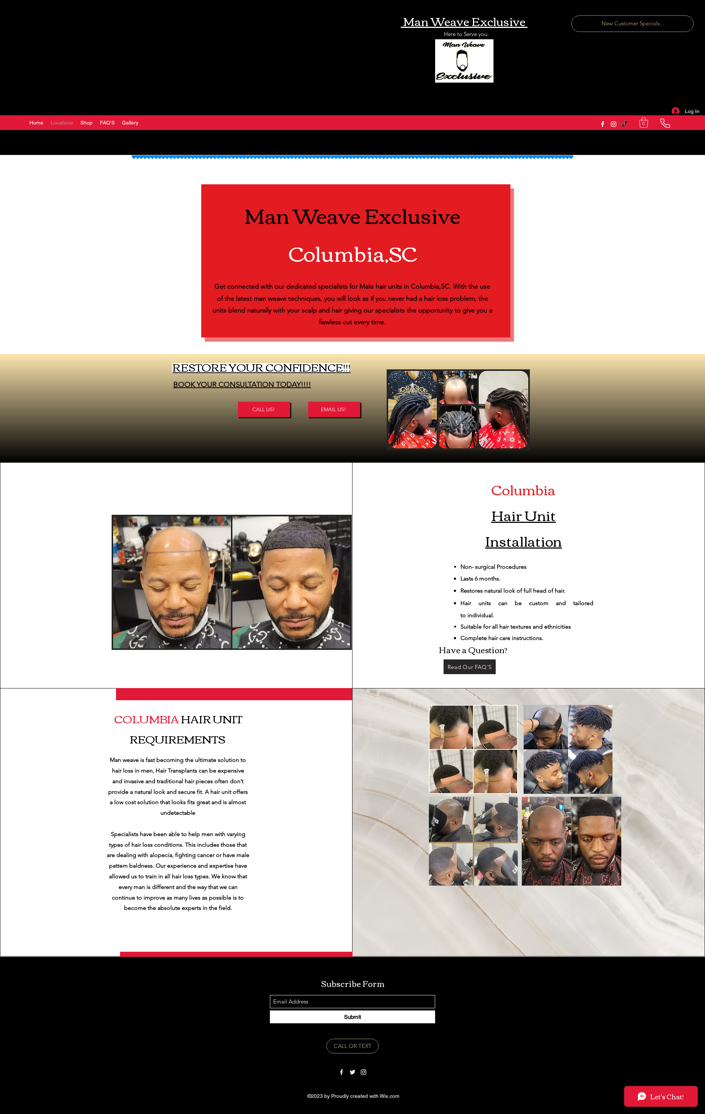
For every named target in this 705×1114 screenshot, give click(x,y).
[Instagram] (613, 124)
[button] (643, 122)
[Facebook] (602, 124)
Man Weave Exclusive (464, 21)
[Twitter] (352, 1072)
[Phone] (665, 123)
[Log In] (674, 111)
